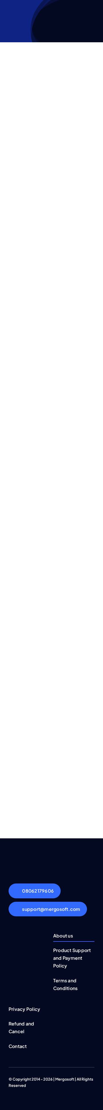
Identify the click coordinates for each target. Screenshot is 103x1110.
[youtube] (37, 1091)
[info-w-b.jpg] (51, 858)
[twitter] (19, 1091)
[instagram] (28, 1091)
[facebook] (10, 1091)
